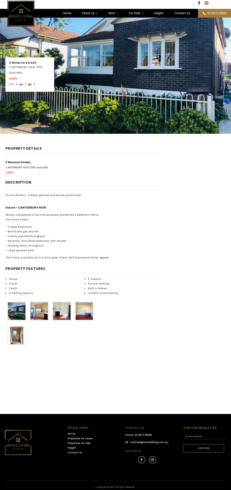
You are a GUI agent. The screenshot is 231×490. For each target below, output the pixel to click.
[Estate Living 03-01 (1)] (20, 2)
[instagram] (206, 3)
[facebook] (199, 3)
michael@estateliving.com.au (149, 442)
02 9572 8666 (143, 435)
